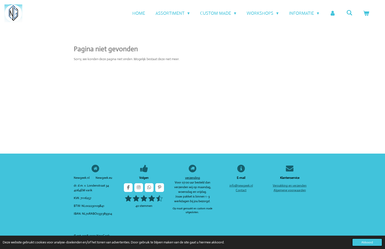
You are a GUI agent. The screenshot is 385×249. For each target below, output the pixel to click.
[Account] (332, 13)
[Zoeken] (349, 13)
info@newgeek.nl (241, 185)
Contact (241, 190)
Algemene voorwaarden (290, 190)
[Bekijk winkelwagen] (366, 13)
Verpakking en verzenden (290, 185)
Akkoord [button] (367, 242)
